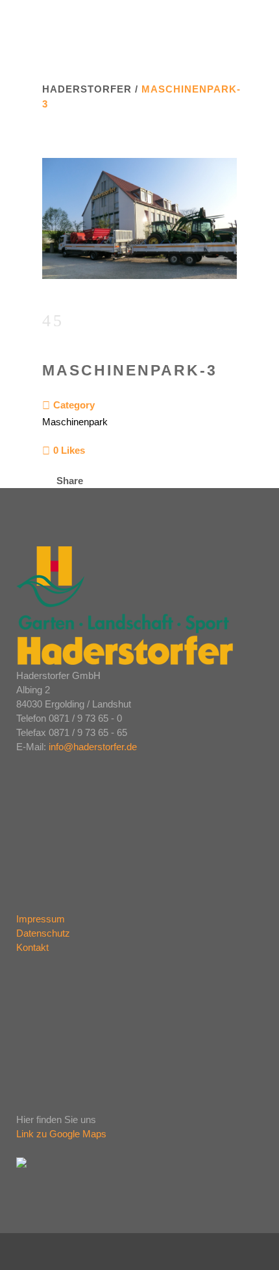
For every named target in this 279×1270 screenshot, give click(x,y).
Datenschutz (43, 933)
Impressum (40, 918)
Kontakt (32, 947)
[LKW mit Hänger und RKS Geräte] (139, 287)
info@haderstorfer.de (93, 746)
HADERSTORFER (87, 89)
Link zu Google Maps (61, 1133)
